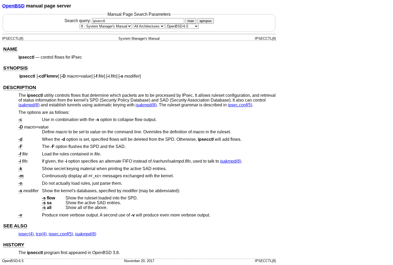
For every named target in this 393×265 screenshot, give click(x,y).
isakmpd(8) (29, 105)
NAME (10, 49)
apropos (205, 21)
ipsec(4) (26, 234)
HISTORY (13, 244)
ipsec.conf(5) (240, 105)
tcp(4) (41, 234)
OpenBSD (13, 6)
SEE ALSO (15, 225)
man (190, 21)
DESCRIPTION (19, 87)
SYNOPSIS (15, 68)
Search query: (78, 20)
